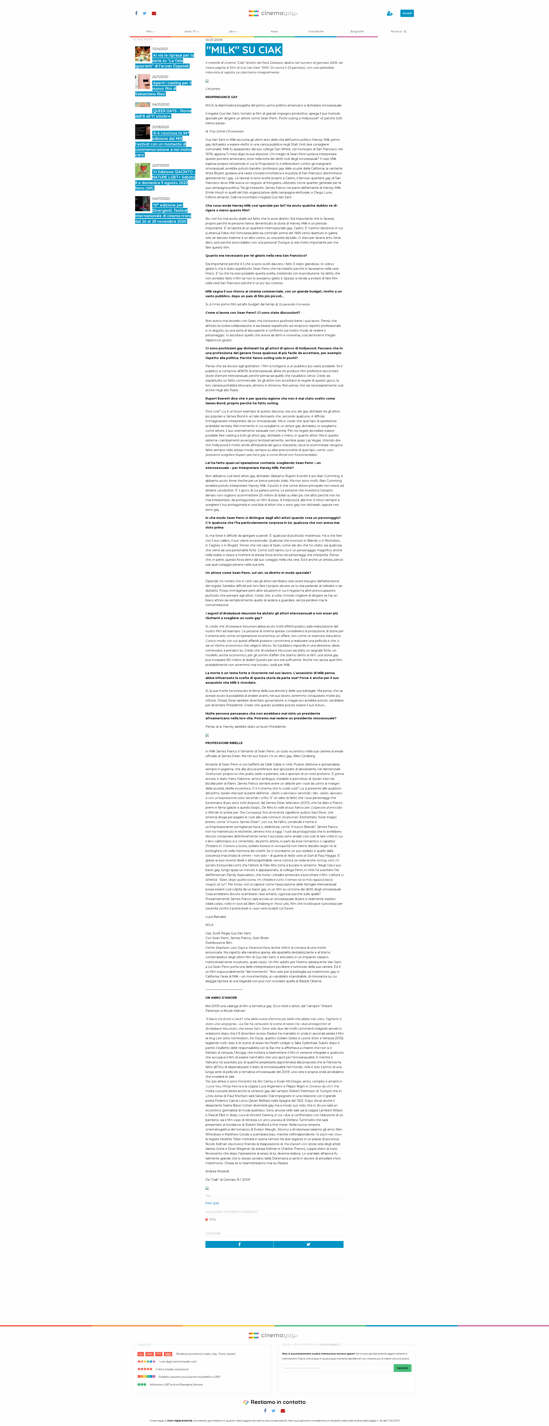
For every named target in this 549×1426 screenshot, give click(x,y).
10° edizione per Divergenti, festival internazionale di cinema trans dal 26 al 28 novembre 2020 (163, 213)
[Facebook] (239, 1244)
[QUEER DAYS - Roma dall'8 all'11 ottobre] (142, 104)
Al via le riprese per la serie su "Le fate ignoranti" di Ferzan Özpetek (164, 60)
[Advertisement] (383, 64)
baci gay (212, 1203)
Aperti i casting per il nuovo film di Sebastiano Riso (163, 88)
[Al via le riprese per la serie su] (142, 53)
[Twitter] (309, 1244)
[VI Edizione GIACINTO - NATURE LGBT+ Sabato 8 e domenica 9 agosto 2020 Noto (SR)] (142, 170)
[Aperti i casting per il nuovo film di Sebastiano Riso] (142, 81)
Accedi (407, 13)
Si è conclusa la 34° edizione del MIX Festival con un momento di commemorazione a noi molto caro (163, 144)
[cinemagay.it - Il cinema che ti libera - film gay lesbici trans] (274, 13)
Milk (212, 1219)
